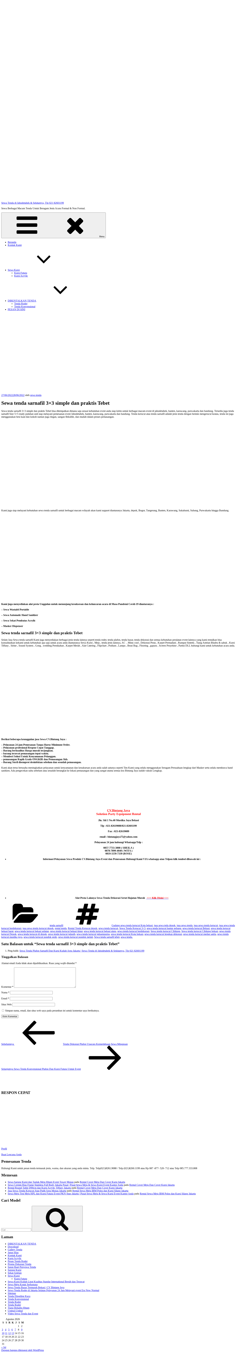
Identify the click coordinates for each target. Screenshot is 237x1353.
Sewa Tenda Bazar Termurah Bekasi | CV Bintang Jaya (36, 1287)
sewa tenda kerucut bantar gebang (164, 928)
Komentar (7, 986)
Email (5, 998)
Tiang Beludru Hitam (18, 1307)
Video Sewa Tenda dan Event (23, 1313)
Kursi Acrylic (21, 275)
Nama (5, 992)
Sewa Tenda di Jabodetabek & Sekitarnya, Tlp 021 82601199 (32, 202)
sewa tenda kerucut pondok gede (40, 937)
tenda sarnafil (56, 925)
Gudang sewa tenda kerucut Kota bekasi (132, 925)
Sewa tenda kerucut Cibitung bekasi (199, 931)
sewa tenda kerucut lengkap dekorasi (163, 934)
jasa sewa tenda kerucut (206, 925)
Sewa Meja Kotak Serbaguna (23, 1284)
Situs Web (6, 1004)
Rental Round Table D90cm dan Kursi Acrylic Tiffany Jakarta (39, 1187)
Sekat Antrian (15, 1272)
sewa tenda (35, 395)
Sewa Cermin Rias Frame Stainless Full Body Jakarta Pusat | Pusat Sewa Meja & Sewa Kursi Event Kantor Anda (65, 1185)
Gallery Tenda (15, 1249)
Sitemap (12, 1293)
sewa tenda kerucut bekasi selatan (32, 931)
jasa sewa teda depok (164, 925)
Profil (4, 1148)
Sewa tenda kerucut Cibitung (165, 931)
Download (13, 1246)
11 (6, 1333)
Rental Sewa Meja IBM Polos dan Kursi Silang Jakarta (100, 1190)
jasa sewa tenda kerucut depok (38, 928)
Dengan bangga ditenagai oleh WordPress (22, 1350)
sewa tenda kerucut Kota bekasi (127, 934)
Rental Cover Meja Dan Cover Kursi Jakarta (102, 1182)
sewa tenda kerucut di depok (32, 934)
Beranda (12, 242)
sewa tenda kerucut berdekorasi (133, 931)
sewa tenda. (127, 937)
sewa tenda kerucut (108, 928)
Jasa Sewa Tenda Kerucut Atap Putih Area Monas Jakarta (37, 1190)
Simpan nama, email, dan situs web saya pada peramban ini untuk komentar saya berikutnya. (52, 1010)
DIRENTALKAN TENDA (22, 300)
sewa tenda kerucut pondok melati (75, 937)
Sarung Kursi (14, 1270)
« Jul (3, 1347)
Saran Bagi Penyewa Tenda (22, 1267)
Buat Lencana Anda (11, 1154)
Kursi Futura (20, 273)
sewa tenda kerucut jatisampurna (93, 934)
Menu (101, 236)
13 (12, 1333)
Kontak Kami (15, 245)
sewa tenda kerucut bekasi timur (66, 931)
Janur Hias (13, 1252)
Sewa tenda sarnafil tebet (106, 937)
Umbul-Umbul (15, 1310)
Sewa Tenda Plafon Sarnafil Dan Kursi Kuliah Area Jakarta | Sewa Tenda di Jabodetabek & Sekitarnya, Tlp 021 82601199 (82, 950)
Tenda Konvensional (24, 306)
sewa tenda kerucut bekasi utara (100, 931)
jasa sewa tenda (185, 925)
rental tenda (61, 928)
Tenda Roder (20, 303)
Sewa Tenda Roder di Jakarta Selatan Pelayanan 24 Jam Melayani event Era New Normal (53, 1290)
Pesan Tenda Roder (18, 1261)
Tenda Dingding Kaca (19, 1296)
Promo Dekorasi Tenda (19, 1264)
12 (9, 1333)
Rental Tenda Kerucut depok (82, 928)
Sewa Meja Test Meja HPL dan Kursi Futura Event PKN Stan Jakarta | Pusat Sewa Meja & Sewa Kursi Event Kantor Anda (71, 1193)
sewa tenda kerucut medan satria (199, 934)
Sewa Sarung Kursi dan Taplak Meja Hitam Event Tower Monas (41, 1182)
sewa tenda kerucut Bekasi (196, 928)
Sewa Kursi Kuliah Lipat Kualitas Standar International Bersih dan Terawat (46, 1281)
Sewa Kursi (14, 270)
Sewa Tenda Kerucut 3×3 (132, 928)
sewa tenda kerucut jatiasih (61, 934)
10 (3, 1333)
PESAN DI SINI (16, 309)
